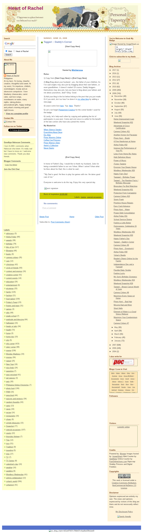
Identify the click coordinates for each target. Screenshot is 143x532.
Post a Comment (49, 208)
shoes (8, 419)
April (116, 331)
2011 (114, 83)
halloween (10, 323)
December (118, 96)
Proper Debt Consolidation (124, 213)
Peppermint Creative (67, 110)
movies (9, 357)
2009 (114, 90)
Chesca (127, 390)
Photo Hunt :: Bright (122, 138)
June (116, 116)
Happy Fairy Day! (121, 174)
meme (8, 351)
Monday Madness (13, 354)
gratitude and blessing (15, 320)
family (8, 292)
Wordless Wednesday (15, 475)
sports (8, 433)
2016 (114, 73)
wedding (9, 471)
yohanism (10, 485)
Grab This (8, 165)
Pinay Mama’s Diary (52, 143)
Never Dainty (49, 148)
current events (12, 278)
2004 (114, 352)
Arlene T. (121, 381)
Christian (119, 392)
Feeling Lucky (119, 273)
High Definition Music (122, 157)
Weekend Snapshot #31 (123, 190)
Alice (128, 373)
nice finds (10, 368)
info (7, 340)
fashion (9, 296)
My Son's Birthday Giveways (125, 277)
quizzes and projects (14, 399)
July (116, 113)
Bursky (123, 387)
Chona (112, 392)
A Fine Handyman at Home (124, 141)
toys (8, 444)
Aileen (123, 373)
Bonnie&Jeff (116, 387)
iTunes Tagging (120, 164)
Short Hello (118, 308)
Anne (122, 378)
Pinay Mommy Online (52, 138)
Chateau (121, 390)
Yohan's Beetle (120, 255)
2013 (114, 77)
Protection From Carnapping (125, 193)
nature (8, 361)
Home (72, 217)
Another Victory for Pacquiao (125, 135)
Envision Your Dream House (125, 167)
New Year (10, 364)
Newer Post (44, 217)
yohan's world (11, 481)
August (117, 110)
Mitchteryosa (77, 70)
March (117, 334)
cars (8, 261)
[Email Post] (98, 194)
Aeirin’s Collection (51, 146)
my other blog (83, 99)
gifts (8, 313)
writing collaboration (14, 478)
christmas (10, 265)
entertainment (11, 285)
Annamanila (115, 378)
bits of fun (10, 247)
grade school (11, 316)
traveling (9, 450)
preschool (10, 395)
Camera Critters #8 (121, 293)
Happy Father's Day (122, 239)
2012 (114, 80)
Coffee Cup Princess (52, 140)
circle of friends (12, 268)
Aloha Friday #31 (120, 216)
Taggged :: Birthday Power (124, 177)
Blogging (9, 251)
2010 (114, 87)
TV (7, 457)
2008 (114, 93)
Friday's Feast (12, 302)
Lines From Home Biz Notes (125, 154)
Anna (120, 376)
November (118, 100)
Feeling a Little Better (122, 223)
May (116, 327)
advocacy (10, 234)
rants (8, 406)
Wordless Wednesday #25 (124, 232)
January (117, 341)
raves (8, 409)
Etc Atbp (47, 135)
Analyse (114, 376)
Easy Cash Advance (122, 206)
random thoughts (13, 402)
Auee (127, 381)
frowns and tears (13, 306)
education (10, 282)
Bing (127, 384)
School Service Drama (123, 220)
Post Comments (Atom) (60, 222)
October (117, 103)
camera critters (12, 258)
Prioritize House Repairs (123, 203)
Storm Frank (119, 200)
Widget (14, 165)
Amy (133, 373)
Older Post (99, 217)
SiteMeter (113, 459)
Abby (113, 373)
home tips (10, 337)
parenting (10, 371)
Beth (122, 384)
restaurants (10, 416)
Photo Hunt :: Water (122, 210)
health (8, 330)
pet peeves (10, 378)
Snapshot (10, 426)
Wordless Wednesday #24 (124, 280)
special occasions (13, 430)
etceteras (10, 289)
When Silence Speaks (53, 130)
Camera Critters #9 (121, 245)
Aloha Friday (11, 237)
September (119, 106)
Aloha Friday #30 (120, 252)
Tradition (9, 447)
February (118, 337)
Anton (132, 378)
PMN (8, 392)
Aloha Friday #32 (120, 145)
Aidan (118, 373)
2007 (114, 345)
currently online (123, 427)
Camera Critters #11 (122, 132)
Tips (8, 440)
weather (9, 468)
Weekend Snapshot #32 (123, 122)
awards (9, 240)
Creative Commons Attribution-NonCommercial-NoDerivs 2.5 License (124, 485)
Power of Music (120, 161)
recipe (8, 413)
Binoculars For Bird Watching (125, 186)
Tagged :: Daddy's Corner (124, 242)
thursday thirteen (13, 437)
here (62, 106)
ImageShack (117, 456)
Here (71, 106)
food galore (10, 299)
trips (8, 454)
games (9, 309)
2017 (114, 70)
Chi (133, 390)
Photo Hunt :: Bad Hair (123, 302)
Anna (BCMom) (129, 376)
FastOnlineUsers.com (118, 462)
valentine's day (12, 464)
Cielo (133, 392)
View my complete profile (17, 114)
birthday (9, 244)
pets (8, 382)
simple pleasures (13, 423)
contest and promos (14, 271)
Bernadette (115, 384)
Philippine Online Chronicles (17, 385)
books (8, 254)
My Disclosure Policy (124, 512)
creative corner (12, 275)
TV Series (10, 461)
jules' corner (11, 347)
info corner (10, 344)
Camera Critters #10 (122, 196)
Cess (129, 387)
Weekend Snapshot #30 (123, 235)
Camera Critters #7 (121, 323)
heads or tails (11, 326)
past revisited (11, 375)
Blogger (123, 454)
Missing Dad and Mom (123, 305)
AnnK (127, 378)
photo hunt (10, 388)
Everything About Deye (53, 132)
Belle (132, 381)
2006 (114, 348)
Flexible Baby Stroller (122, 270)
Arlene (114, 381)
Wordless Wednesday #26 (124, 171)
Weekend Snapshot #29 (123, 284)
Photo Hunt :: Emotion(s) (124, 249)
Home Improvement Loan (124, 119)
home (8, 333)
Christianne (127, 392)
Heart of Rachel (25, 8)
